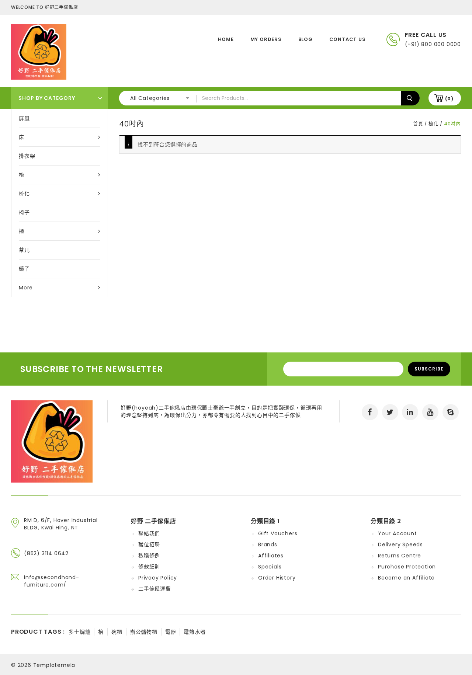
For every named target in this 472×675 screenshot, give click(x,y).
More (26, 287)
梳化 (24, 193)
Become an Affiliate (406, 577)
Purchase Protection (407, 566)
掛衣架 (27, 156)
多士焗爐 (79, 632)
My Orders (266, 39)
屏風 (24, 118)
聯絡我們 (149, 533)
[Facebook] (370, 412)
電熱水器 (194, 632)
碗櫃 (116, 632)
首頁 (418, 123)
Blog (305, 39)
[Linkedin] (410, 412)
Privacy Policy (157, 577)
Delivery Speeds (400, 544)
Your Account (397, 533)
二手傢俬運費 (154, 588)
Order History (276, 577)
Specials (269, 566)
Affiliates (271, 555)
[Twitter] (390, 412)
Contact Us (347, 39)
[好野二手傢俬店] (38, 51)
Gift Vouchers (277, 533)
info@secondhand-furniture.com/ (51, 581)
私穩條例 (149, 555)
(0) (449, 98)
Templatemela (54, 665)
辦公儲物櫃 (143, 632)
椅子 (24, 212)
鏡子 (24, 268)
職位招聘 (149, 544)
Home (226, 39)
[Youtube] (430, 412)
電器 (170, 632)
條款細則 (149, 566)
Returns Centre (399, 555)
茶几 (24, 250)
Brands (267, 544)
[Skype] (450, 412)
